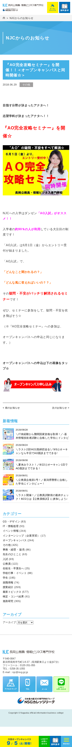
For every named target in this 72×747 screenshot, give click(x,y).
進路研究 (8, 601)
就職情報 (8, 582)
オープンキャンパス (15, 540)
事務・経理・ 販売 (14, 549)
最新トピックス (12, 591)
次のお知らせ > (60, 407)
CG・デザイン (11, 521)
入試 (5, 559)
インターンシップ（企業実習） (21, 535)
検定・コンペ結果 (13, 596)
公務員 (7, 563)
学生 (5, 577)
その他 (7, 544)
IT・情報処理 (10, 526)
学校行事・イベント (15, 572)
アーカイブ (9, 622)
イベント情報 (11, 530)
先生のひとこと (12, 554)
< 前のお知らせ (11, 407)
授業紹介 (8, 587)
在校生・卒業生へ (13, 568)
